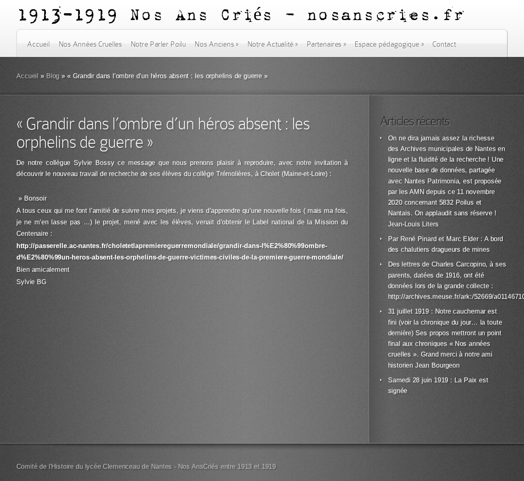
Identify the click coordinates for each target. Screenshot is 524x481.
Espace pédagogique (389, 44)
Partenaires (326, 44)
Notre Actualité (272, 44)
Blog (53, 76)
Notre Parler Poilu (158, 44)
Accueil (38, 44)
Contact (444, 44)
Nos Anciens (216, 44)
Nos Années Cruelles (90, 44)
